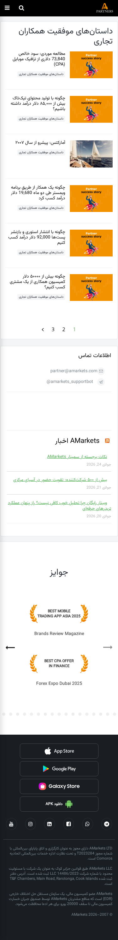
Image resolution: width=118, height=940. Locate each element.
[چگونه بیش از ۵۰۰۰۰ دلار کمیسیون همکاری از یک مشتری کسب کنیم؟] (91, 300)
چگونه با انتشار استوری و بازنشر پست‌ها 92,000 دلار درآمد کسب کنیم (36, 237)
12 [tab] (45, 714)
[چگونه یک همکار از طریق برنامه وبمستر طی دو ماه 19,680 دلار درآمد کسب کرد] (91, 211)
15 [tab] (24, 714)
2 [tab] (114, 714)
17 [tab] (10, 714)
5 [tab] (93, 714)
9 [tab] (66, 714)
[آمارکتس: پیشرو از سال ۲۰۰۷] (91, 166)
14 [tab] (31, 714)
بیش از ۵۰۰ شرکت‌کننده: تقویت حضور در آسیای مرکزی (60, 480)
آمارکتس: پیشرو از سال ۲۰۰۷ (40, 142)
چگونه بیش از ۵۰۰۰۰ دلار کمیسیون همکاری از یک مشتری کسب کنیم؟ (37, 282)
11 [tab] (52, 714)
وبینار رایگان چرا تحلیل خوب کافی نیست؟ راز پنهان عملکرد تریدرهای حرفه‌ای (59, 506)
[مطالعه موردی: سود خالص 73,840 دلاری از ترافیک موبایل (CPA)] (91, 77)
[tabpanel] (59, 650)
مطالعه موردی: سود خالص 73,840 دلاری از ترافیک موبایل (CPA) (39, 59)
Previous (105, 649)
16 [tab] (17, 714)
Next (13, 645)
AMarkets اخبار (77, 441)
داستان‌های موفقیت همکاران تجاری (41, 74)
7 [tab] (79, 714)
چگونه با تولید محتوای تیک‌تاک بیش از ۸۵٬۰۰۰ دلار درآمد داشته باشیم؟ (38, 104)
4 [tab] (100, 714)
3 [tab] (107, 714)
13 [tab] (38, 714)
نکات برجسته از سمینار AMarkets (77, 457)
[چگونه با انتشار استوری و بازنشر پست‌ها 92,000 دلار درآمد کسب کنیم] (91, 255)
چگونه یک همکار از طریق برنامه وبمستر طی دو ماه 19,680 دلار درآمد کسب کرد (38, 193)
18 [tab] (3, 714)
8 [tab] (73, 714)
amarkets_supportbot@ (70, 382)
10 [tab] (59, 714)
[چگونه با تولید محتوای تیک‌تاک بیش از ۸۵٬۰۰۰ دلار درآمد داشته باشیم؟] (91, 122)
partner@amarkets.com (73, 371)
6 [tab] (86, 714)
